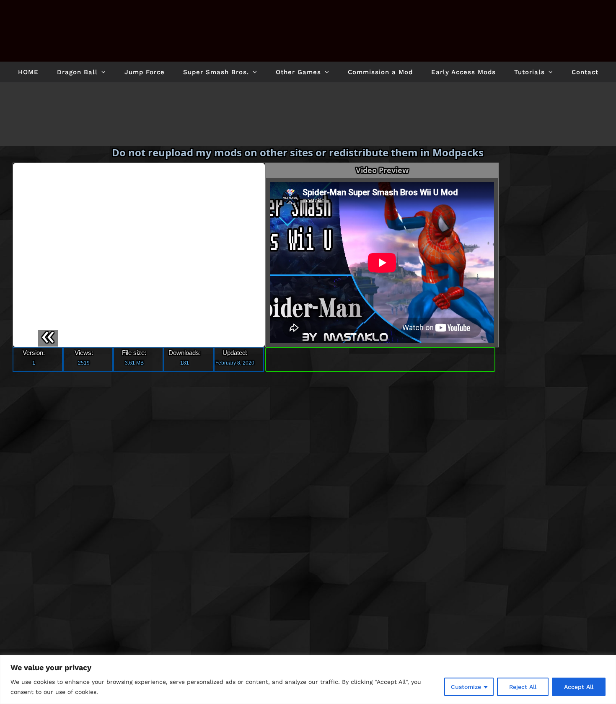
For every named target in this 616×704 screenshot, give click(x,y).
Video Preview (382, 191)
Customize (466, 686)
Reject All (522, 686)
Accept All (578, 686)
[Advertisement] (560, 297)
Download (380, 378)
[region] (308, 679)
